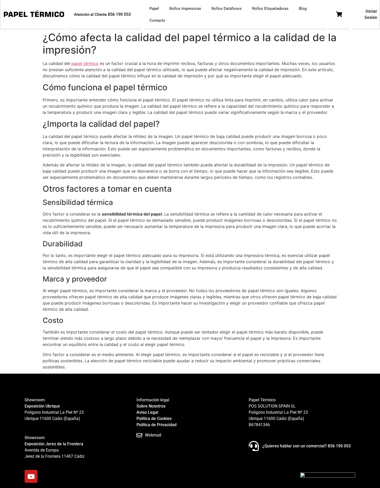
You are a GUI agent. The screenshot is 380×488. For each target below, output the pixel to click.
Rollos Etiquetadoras (270, 8)
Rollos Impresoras (185, 8)
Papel (154, 8)
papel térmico (84, 63)
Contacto (157, 20)
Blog (303, 8)
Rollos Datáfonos (226, 8)
